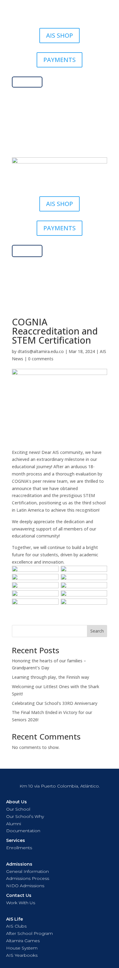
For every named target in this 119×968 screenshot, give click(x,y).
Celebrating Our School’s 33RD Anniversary (54, 703)
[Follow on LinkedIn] (78, 141)
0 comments (40, 359)
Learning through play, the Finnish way (50, 677)
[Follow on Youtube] (65, 141)
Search (97, 631)
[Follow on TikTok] (53, 141)
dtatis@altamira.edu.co (41, 351)
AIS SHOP (59, 35)
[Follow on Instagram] (41, 141)
